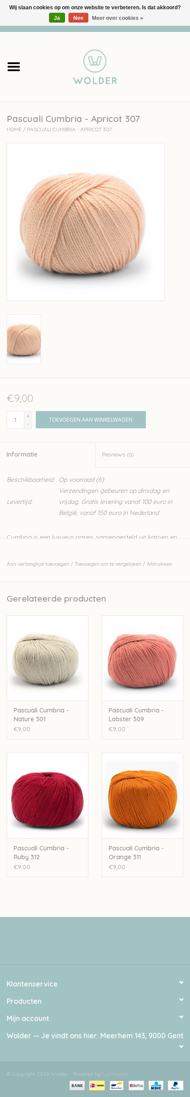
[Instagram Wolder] (103, 944)
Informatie (22, 454)
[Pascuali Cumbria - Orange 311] (142, 795)
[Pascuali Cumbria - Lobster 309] (142, 658)
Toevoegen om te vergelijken (109, 563)
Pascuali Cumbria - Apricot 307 (69, 129)
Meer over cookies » (117, 18)
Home (14, 129)
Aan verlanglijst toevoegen (38, 563)
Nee (78, 18)
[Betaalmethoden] (76, 1085)
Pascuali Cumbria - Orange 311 (136, 852)
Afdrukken (159, 563)
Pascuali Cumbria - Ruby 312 (41, 852)
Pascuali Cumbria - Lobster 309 (136, 714)
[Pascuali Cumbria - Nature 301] (47, 658)
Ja (57, 18)
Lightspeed (115, 1073)
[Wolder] (109, 66)
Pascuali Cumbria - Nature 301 (41, 714)
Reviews (117, 454)
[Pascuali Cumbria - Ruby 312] (47, 795)
